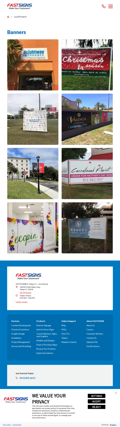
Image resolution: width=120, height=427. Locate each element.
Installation (16, 338)
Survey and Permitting (21, 346)
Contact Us (91, 338)
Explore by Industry (44, 353)
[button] (116, 393)
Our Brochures (92, 346)
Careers (90, 329)
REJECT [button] (96, 407)
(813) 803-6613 (27, 378)
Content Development (21, 325)
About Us (90, 325)
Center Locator (22, 302)
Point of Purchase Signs (46, 345)
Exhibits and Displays (45, 340)
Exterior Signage (43, 325)
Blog (64, 325)
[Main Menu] (110, 6)
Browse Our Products (46, 349)
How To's (66, 334)
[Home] (19, 6)
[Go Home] (8, 17)
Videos (65, 338)
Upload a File (92, 342)
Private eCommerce (20, 329)
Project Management (20, 342)
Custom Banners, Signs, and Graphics (46, 335)
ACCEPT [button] (96, 401)
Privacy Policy (7, 425)
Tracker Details (16, 425)
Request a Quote (69, 342)
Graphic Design (18, 334)
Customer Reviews (94, 334)
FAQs (64, 329)
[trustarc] (113, 425)
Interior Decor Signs (45, 329)
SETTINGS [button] (96, 396)
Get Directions (25, 292)
